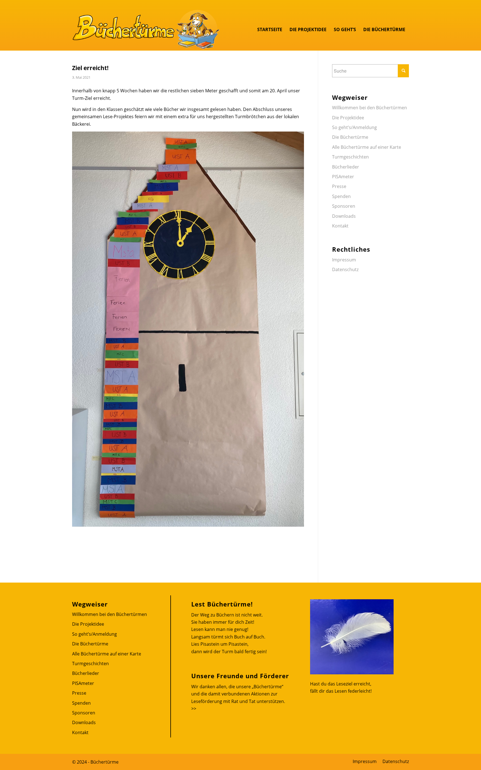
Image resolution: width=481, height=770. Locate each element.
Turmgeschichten (350, 157)
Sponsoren (343, 206)
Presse (339, 186)
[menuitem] (270, 29)
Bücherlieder (345, 167)
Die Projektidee (348, 118)
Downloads (344, 216)
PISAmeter (343, 177)
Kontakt (340, 226)
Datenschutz (345, 269)
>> (193, 708)
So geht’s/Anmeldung (354, 127)
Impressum (344, 260)
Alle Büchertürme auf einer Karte (366, 147)
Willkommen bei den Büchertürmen (369, 108)
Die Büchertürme (350, 137)
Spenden (341, 196)
